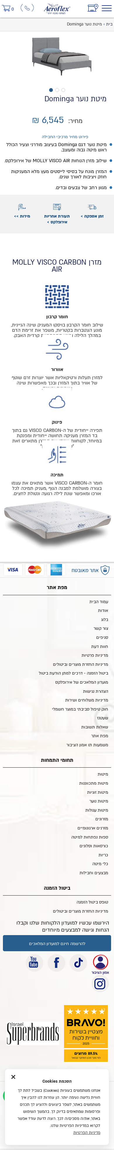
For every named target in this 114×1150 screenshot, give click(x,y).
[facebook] (56, 963)
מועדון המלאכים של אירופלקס (81, 682)
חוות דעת (99, 646)
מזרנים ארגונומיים (92, 828)
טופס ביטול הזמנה (92, 902)
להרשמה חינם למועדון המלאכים (57, 944)
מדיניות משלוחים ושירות (86, 700)
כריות (103, 855)
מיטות (103, 774)
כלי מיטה (100, 864)
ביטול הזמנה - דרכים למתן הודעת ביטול (73, 673)
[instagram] (100, 983)
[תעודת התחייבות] (100, 963)
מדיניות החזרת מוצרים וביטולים (80, 664)
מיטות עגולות (96, 810)
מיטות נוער (98, 801)
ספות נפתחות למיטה (89, 837)
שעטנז (102, 718)
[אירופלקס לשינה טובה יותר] (57, 6)
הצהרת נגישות (95, 691)
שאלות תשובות (94, 727)
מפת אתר (99, 736)
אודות (103, 610)
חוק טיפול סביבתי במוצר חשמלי (80, 709)
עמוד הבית (98, 602)
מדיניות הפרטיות (86, 1132)
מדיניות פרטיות (95, 655)
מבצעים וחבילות (94, 873)
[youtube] (34, 963)
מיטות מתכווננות (93, 783)
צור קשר (101, 628)
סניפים (102, 637)
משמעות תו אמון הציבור (87, 745)
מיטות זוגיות (97, 792)
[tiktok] (78, 963)
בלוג (104, 619)
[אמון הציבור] (32, 1033)
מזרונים (101, 819)
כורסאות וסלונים (94, 846)
